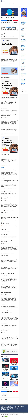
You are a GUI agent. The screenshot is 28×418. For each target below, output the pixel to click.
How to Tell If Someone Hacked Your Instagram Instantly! (23, 61)
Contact (16, 407)
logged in (7, 401)
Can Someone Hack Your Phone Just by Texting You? (24, 28)
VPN (2, 23)
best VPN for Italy (4, 395)
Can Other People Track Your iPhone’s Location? (23, 54)
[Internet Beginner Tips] (2, 1)
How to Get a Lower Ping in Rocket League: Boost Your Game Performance (23, 81)
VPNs (14, 27)
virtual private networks (9, 27)
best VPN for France (5, 394)
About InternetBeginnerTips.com (19, 406)
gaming (4, 165)
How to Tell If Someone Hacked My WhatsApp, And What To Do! (23, 68)
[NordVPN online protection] (9, 46)
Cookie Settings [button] (3, 416)
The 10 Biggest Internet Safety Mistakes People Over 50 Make (23, 40)
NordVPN (2, 167)
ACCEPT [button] (6, 416)
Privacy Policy (16, 408)
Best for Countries (4, 393)
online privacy (14, 24)
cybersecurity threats (10, 62)
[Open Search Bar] (27, 5)
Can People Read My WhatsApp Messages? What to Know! (23, 74)
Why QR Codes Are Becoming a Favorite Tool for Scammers (24, 34)
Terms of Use (16, 409)
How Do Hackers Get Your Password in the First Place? (23, 22)
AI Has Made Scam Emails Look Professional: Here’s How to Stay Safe (23, 47)
